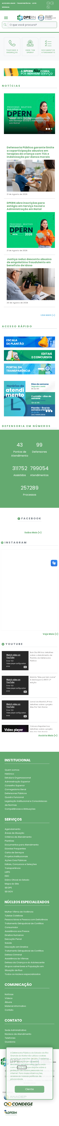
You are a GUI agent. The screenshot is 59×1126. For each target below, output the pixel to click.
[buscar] (5, 24)
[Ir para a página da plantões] (29, 342)
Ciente (29, 1089)
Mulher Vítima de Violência (19, 911)
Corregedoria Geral (15, 789)
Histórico (9, 773)
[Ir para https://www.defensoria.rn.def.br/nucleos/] (29, 398)
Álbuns (8, 1002)
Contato (9, 1010)
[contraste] (48, 7)
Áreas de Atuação (14, 833)
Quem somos (12, 770)
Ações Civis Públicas (16, 860)
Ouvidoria (10, 1041)
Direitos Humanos (14, 935)
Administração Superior (17, 781)
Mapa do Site (12, 883)
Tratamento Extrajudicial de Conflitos (24, 923)
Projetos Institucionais (16, 856)
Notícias (9, 994)
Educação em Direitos (16, 946)
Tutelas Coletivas (14, 915)
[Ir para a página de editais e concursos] (29, 355)
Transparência (12, 868)
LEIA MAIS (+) (48, 315)
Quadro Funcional (14, 797)
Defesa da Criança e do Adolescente (25, 962)
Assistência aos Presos (17, 931)
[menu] (6, 18)
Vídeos (8, 998)
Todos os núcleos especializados (22, 974)
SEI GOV (9, 891)
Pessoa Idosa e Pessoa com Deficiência (26, 919)
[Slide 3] (51, 128)
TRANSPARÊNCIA (24, 3)
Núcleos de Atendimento (18, 1034)
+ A (48, 3)
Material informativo (15, 1006)
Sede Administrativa (15, 1030)
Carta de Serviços (14, 852)
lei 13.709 (22, 1067)
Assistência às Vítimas (17, 958)
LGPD (34, 3)
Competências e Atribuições (20, 809)
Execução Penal (13, 939)
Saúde (8, 943)
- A (52, 3)
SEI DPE (8, 887)
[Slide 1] (47, 128)
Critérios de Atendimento (18, 837)
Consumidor (11, 927)
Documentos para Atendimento (22, 844)
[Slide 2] (49, 128)
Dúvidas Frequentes (15, 848)
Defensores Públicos (16, 793)
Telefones (10, 1038)
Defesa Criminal (13, 954)
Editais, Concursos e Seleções (21, 864)
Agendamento (12, 829)
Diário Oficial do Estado (17, 879)
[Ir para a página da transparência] (29, 369)
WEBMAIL (6, 7)
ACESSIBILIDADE (8, 3)
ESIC (7, 876)
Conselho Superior (15, 785)
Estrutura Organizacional (18, 777)
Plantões (9, 840)
